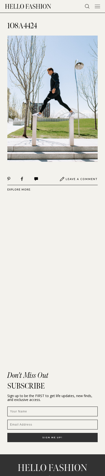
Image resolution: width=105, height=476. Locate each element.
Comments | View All (41, 179)
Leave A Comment (82, 179)
